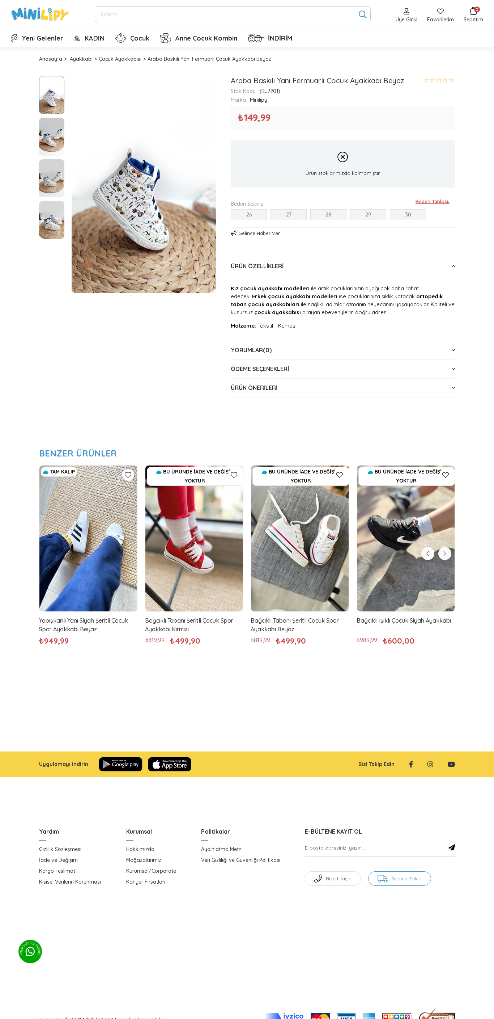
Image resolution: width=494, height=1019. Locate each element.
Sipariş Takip (406, 878)
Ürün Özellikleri (257, 266)
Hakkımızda (140, 849)
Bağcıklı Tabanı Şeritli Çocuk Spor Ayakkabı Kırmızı (189, 625)
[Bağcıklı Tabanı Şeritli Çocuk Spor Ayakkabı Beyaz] (300, 538)
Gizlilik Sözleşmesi (60, 849)
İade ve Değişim (58, 860)
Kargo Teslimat (57, 871)
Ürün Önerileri (254, 387)
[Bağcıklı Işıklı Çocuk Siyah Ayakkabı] (406, 538)
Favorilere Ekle (128, 475)
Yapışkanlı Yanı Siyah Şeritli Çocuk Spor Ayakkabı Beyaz (83, 625)
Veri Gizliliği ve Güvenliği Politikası (240, 860)
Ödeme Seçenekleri (260, 368)
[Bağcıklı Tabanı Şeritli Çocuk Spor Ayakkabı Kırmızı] (194, 538)
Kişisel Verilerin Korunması (70, 882)
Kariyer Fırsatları (145, 882)
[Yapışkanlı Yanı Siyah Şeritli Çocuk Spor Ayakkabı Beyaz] (88, 538)
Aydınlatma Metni (222, 849)
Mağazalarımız (143, 860)
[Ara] (362, 15)
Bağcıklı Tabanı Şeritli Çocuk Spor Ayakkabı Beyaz (295, 625)
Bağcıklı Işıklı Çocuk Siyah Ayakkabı (404, 620)
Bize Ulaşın (339, 878)
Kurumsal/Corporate (151, 871)
